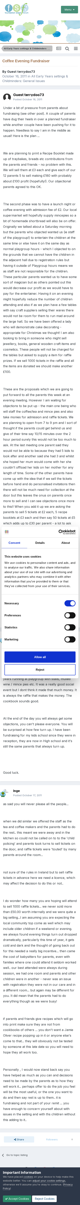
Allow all (40, 656)
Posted (27, 99)
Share (20, 1139)
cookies (28, 1176)
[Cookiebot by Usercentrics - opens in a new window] (59, 531)
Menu (69, 9)
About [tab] (65, 542)
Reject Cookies (44, 1198)
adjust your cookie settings (48, 1180)
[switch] (70, 615)
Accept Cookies (18, 1198)
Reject (40, 669)
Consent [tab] (14, 542)
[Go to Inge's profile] (7, 793)
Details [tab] (40, 542)
